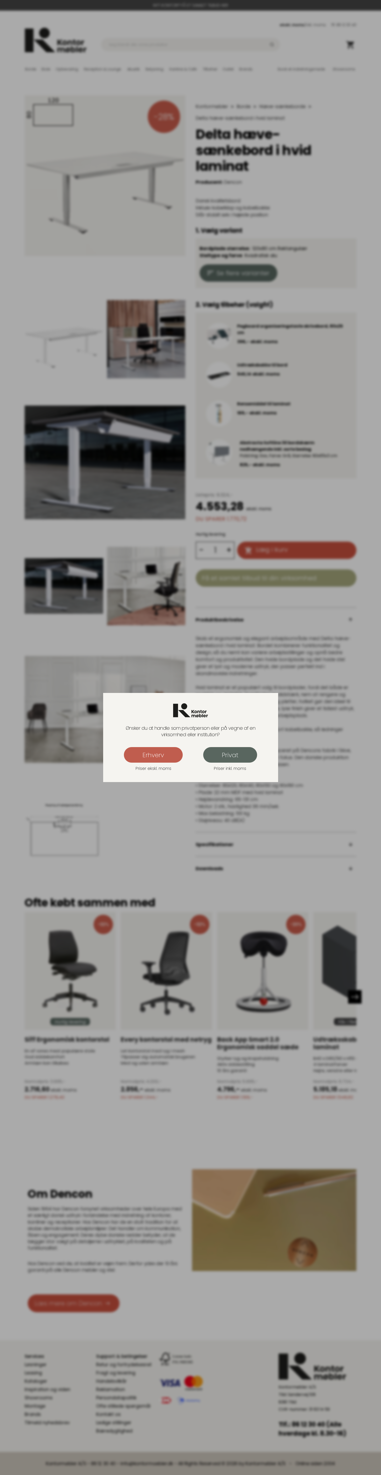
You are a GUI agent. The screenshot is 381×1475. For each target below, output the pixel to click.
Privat (230, 755)
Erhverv (153, 755)
